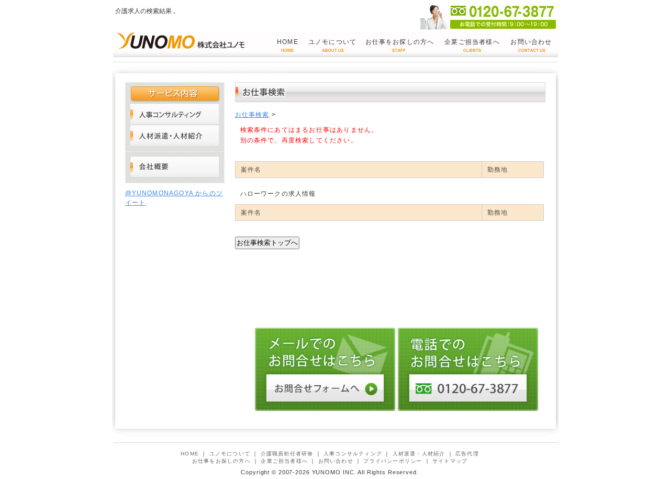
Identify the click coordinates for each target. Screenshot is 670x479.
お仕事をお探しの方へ (399, 42)
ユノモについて (332, 42)
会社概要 (174, 167)
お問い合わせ (531, 42)
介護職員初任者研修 (287, 453)
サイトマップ (449, 461)
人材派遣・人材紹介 (174, 135)
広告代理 (467, 453)
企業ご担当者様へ (472, 42)
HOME (287, 42)
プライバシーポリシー (392, 461)
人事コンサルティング (174, 114)
